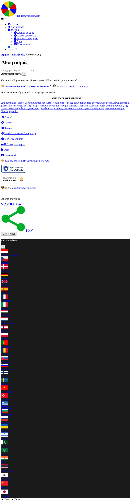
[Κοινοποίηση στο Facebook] (27, 230)
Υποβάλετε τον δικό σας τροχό (72, 86)
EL (16, 49)
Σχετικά (14, 29)
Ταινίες (5, 108)
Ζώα (89, 102)
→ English (81, 7)
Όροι (19, 41)
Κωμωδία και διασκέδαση (46, 105)
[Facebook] (14, 204)
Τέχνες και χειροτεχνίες (104, 102)
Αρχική (8, 117)
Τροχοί (14, 24)
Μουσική (14, 108)
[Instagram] (8, 204)
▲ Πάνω (6, 499)
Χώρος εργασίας (9, 111)
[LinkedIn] (20, 204)
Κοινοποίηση (17, 27)
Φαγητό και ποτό (69, 105)
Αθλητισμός (98, 108)
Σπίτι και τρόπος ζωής (117, 105)
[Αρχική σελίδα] (9, 15)
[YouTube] (11, 204)
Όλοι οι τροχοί (9, 234)
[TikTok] (5, 204)
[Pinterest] (2, 204)
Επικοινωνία (23, 44)
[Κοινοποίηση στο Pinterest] (32, 230)
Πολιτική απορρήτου (27, 38)
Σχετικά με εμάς (25, 32)
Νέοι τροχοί (18, 102)
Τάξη (30, 105)
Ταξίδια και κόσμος (115, 108)
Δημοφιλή (6, 102)
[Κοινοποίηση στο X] (29, 230)
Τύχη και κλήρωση (17, 105)
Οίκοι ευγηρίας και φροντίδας (34, 108)
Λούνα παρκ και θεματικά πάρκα (70, 102)
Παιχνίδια (83, 105)
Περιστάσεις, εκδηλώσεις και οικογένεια (71, 108)
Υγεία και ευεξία (97, 105)
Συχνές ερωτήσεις (26, 35)
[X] (17, 204)
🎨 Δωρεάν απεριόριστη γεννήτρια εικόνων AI (25, 160)
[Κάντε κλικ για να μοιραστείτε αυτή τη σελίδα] (13, 218)
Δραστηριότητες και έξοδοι (39, 102)
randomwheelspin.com (28, 15)
